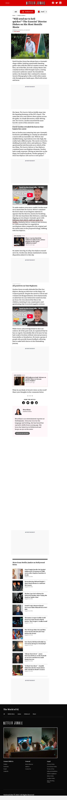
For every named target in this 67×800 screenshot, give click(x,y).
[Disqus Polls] (30, 460)
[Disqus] (30, 506)
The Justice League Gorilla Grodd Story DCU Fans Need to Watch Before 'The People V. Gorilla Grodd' (36, 619)
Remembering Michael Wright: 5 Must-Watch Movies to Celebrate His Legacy (35, 583)
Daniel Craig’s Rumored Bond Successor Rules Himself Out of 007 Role (36, 607)
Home (7, 3)
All (16, 12)
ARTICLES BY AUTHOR (22, 433)
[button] (48, 58)
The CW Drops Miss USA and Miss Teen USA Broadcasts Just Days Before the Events (35, 631)
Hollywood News (21, 15)
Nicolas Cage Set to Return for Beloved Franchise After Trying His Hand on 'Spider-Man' (36, 595)
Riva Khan (17, 31)
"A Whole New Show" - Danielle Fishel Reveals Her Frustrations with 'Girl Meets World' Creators (35, 667)
